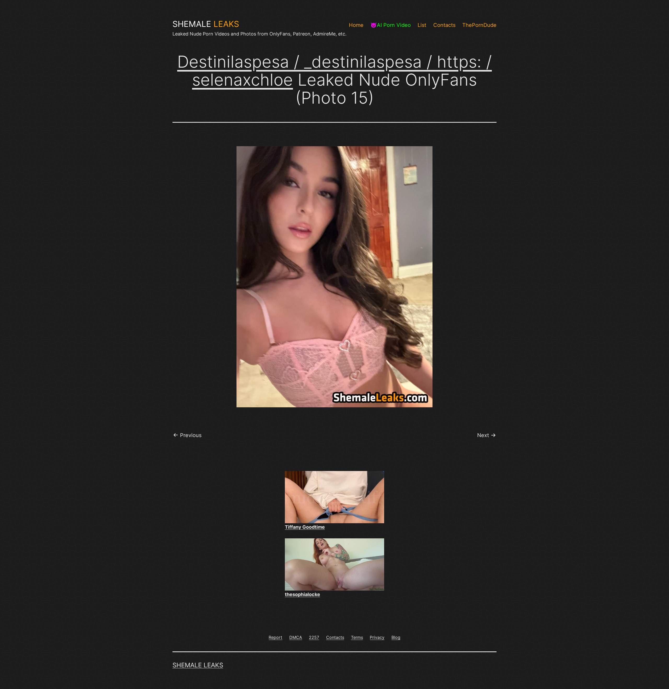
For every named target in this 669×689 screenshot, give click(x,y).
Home (356, 25)
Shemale (205, 24)
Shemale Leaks (197, 665)
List (422, 25)
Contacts (444, 25)
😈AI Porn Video (390, 25)
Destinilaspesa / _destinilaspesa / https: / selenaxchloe (334, 71)
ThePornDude (479, 25)
